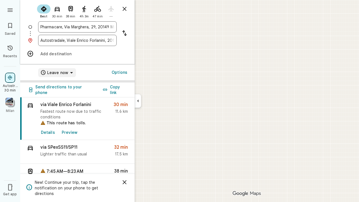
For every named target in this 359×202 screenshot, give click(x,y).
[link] (77, 118)
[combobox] (77, 27)
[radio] (43, 10)
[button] (77, 152)
